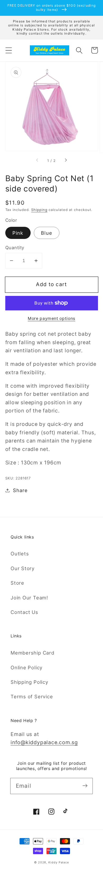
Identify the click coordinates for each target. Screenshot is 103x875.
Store (17, 583)
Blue (46, 233)
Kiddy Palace (58, 862)
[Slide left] (37, 160)
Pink (18, 233)
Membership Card (32, 653)
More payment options (51, 318)
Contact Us (24, 612)
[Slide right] (65, 160)
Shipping (39, 210)
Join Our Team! (29, 597)
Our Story (23, 568)
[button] (8, 50)
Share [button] (20, 490)
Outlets (20, 553)
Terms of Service (32, 696)
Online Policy (27, 667)
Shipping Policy (29, 682)
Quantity (14, 247)
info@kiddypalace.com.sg (44, 742)
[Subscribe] (84, 785)
